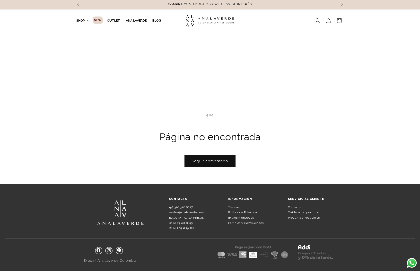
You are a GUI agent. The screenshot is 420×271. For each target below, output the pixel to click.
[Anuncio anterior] (78, 4)
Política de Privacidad (243, 212)
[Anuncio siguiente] (342, 4)
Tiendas (234, 207)
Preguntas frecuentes (304, 217)
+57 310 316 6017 (181, 207)
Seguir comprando (210, 161)
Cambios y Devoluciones (246, 223)
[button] (82, 20)
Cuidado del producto (303, 212)
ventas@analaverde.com (186, 212)
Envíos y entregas (241, 217)
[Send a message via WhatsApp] (412, 263)
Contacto (294, 207)
